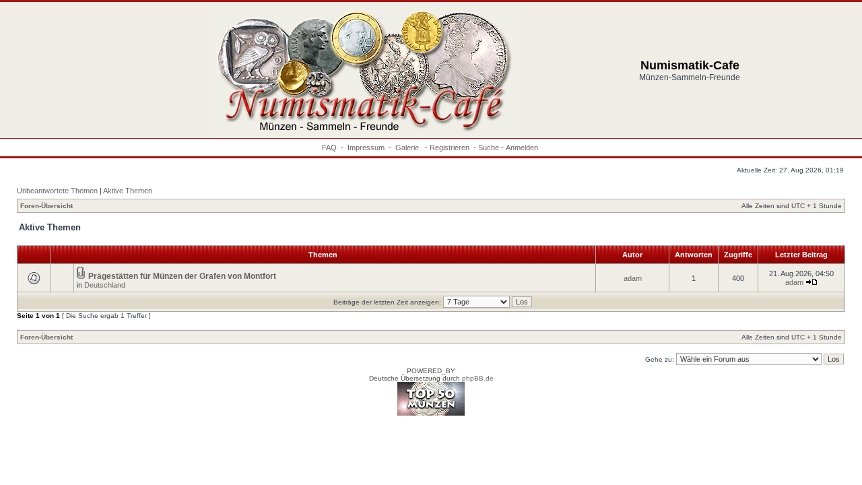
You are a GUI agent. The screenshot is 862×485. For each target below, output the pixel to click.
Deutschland (104, 285)
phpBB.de (478, 378)
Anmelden (522, 147)
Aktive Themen (127, 191)
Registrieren (449, 147)
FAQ (329, 147)
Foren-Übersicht (46, 205)
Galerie (408, 147)
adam (633, 278)
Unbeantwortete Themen (57, 191)
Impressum (366, 147)
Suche (488, 147)
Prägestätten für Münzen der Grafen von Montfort (182, 276)
